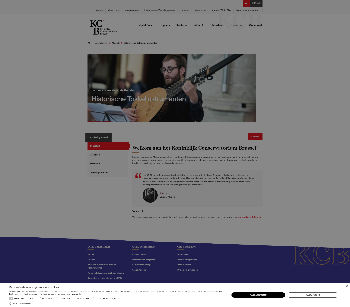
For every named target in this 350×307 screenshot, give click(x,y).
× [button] (347, 286)
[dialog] (175, 295)
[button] (116, 303)
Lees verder (76, 294)
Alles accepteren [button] (258, 295)
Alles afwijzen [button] (313, 295)
